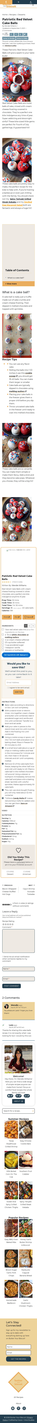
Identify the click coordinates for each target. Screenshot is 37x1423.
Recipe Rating (8, 921)
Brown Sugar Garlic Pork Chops (11, 1273)
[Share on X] (21, 34)
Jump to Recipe (9, 38)
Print (6, 617)
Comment (7, 927)
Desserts (21, 15)
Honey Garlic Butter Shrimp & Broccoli (26, 1242)
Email (6, 979)
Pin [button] (16, 617)
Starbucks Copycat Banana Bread (26, 1273)
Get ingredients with (11, 655)
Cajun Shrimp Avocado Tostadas (29, 889)
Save (29, 617)
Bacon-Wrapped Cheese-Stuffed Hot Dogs (9, 889)
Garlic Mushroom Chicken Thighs (25, 1303)
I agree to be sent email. (19, 688)
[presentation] (11, 1129)
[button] (3, 582)
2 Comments (7, 30)
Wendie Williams (10, 26)
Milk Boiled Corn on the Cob (11, 1174)
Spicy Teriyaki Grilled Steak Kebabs (26, 1204)
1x (25, 626)
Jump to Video (22, 38)
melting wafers (16, 391)
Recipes (12, 15)
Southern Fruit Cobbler (26, 1172)
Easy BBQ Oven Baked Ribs (11, 1240)
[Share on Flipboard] (25, 34)
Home (4, 15)
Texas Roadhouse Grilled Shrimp (11, 1144)
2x (29, 626)
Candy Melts (18, 798)
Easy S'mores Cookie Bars (25, 1142)
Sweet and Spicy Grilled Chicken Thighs (11, 1204)
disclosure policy (10, 46)
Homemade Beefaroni (11, 1301)
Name (6, 969)
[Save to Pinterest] (16, 34)
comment (21, 862)
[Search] (33, 1111)
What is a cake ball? (15, 278)
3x (33, 626)
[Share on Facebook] (12, 34)
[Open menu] (33, 5)
